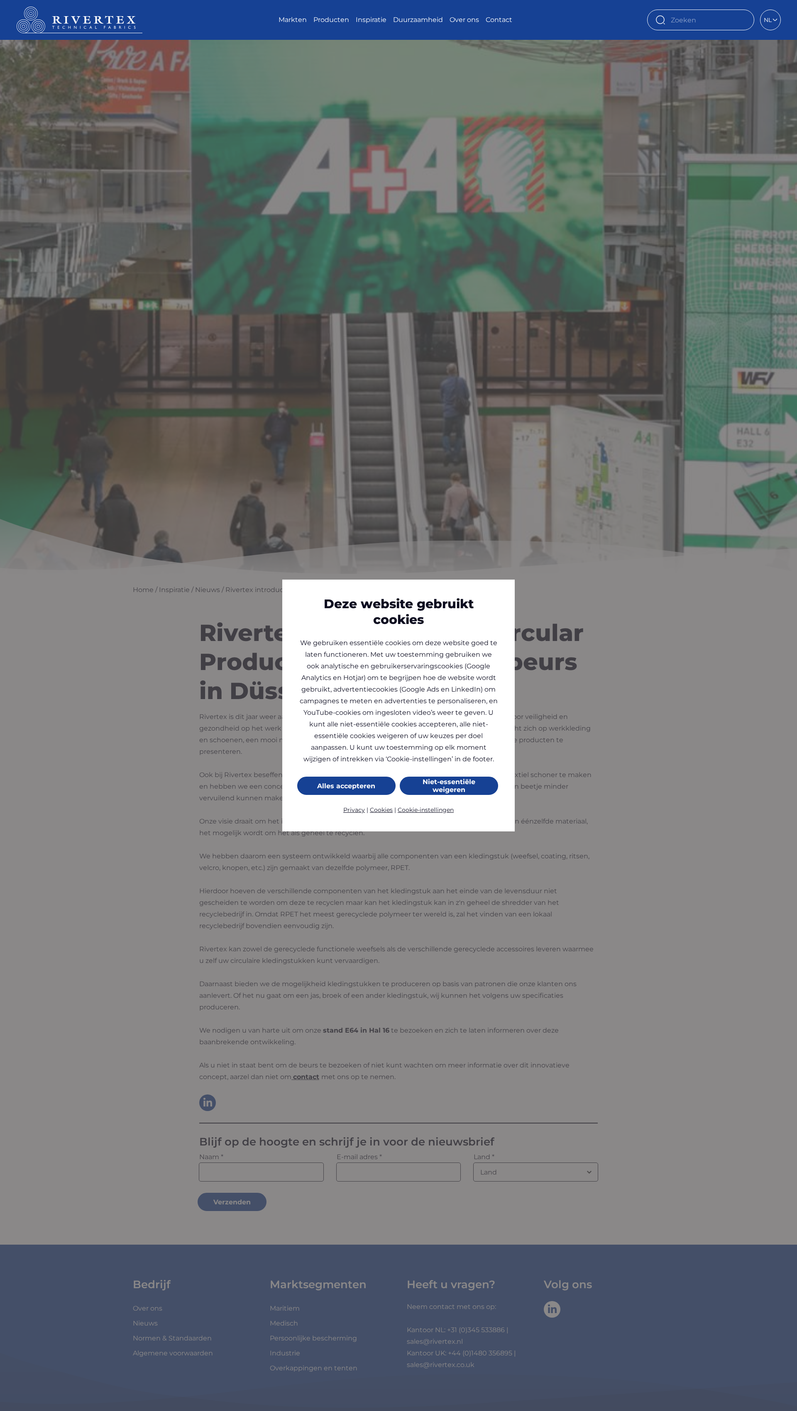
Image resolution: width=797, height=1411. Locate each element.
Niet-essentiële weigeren (449, 786)
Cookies (381, 810)
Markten (293, 20)
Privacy (354, 810)
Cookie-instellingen (426, 810)
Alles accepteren (346, 786)
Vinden (744, 20)
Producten (331, 20)
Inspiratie (371, 20)
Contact (499, 20)
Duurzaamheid (418, 20)
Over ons (464, 20)
